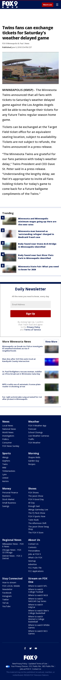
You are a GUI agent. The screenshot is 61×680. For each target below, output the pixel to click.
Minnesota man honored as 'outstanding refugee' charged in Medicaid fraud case (36, 234)
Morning (33, 453)
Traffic (31, 439)
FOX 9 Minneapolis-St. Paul (12, 43)
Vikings (5, 457)
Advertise (32, 564)
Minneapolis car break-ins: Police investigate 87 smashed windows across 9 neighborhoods (22, 348)
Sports (6, 453)
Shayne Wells (34, 457)
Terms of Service (32, 329)
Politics (5, 439)
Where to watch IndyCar (35, 605)
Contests (32, 547)
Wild (4, 467)
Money (6, 488)
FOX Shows (33, 492)
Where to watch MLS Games (38, 632)
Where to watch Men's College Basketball (38, 611)
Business (6, 496)
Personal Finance (10, 492)
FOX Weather (34, 442)
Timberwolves (8, 471)
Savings (5, 506)
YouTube (6, 606)
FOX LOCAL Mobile (11, 586)
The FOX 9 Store (35, 532)
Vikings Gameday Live (38, 509)
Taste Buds (33, 519)
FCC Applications (36, 571)
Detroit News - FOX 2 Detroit (12, 557)
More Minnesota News (16, 341)
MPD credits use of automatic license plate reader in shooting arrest (21, 385)
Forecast (32, 429)
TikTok (5, 603)
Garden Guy (33, 460)
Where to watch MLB (38, 595)
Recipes (31, 464)
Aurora (5, 481)
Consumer (7, 442)
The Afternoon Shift (37, 523)
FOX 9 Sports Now (36, 516)
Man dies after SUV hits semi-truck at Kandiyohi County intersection (19, 360)
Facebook (6, 592)
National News (9, 429)
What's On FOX (35, 557)
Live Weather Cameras (38, 435)
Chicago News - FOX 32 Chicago (11, 551)
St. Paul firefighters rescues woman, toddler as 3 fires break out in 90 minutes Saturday (22, 372)
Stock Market (8, 499)
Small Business (9, 502)
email (36, 648)
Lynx (4, 474)
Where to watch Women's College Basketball (36, 619)
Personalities (34, 550)
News (27, 43)
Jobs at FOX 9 (34, 554)
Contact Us (33, 544)
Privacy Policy (33, 327)
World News (7, 432)
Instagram (7, 596)
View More (51, 341)
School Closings (35, 432)
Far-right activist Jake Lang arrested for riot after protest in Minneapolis (22, 398)
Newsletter (7, 589)
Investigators (8, 435)
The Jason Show (35, 496)
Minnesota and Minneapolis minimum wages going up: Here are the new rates (37, 221)
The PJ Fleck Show (36, 513)
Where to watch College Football (35, 590)
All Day (31, 502)
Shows (32, 488)
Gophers (6, 460)
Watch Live (47, 5)
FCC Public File (35, 567)
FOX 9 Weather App (37, 425)
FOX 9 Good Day (36, 499)
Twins (5, 464)
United (5, 477)
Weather (33, 421)
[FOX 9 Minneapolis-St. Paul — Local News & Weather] (10, 4)
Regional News (11, 540)
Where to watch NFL (37, 586)
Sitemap (32, 561)
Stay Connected (12, 578)
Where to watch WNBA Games (39, 626)
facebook (25, 648)
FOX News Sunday (10, 446)
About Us (34, 540)
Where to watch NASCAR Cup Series (37, 600)
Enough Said (34, 506)
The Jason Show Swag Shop (38, 527)
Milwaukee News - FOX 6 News (13, 545)
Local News (7, 425)
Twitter (5, 599)
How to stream (9, 582)
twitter (30, 648)
